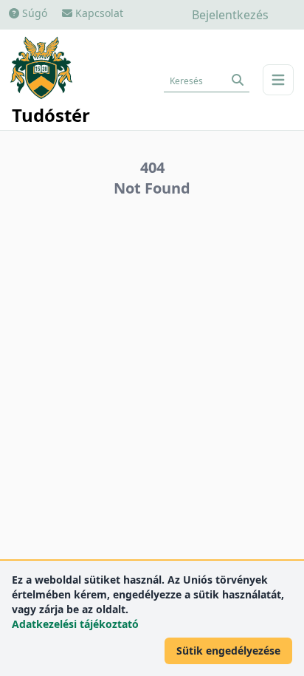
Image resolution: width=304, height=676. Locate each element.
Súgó (33, 13)
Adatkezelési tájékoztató (75, 624)
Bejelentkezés (230, 15)
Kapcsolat (97, 13)
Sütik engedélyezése (228, 650)
